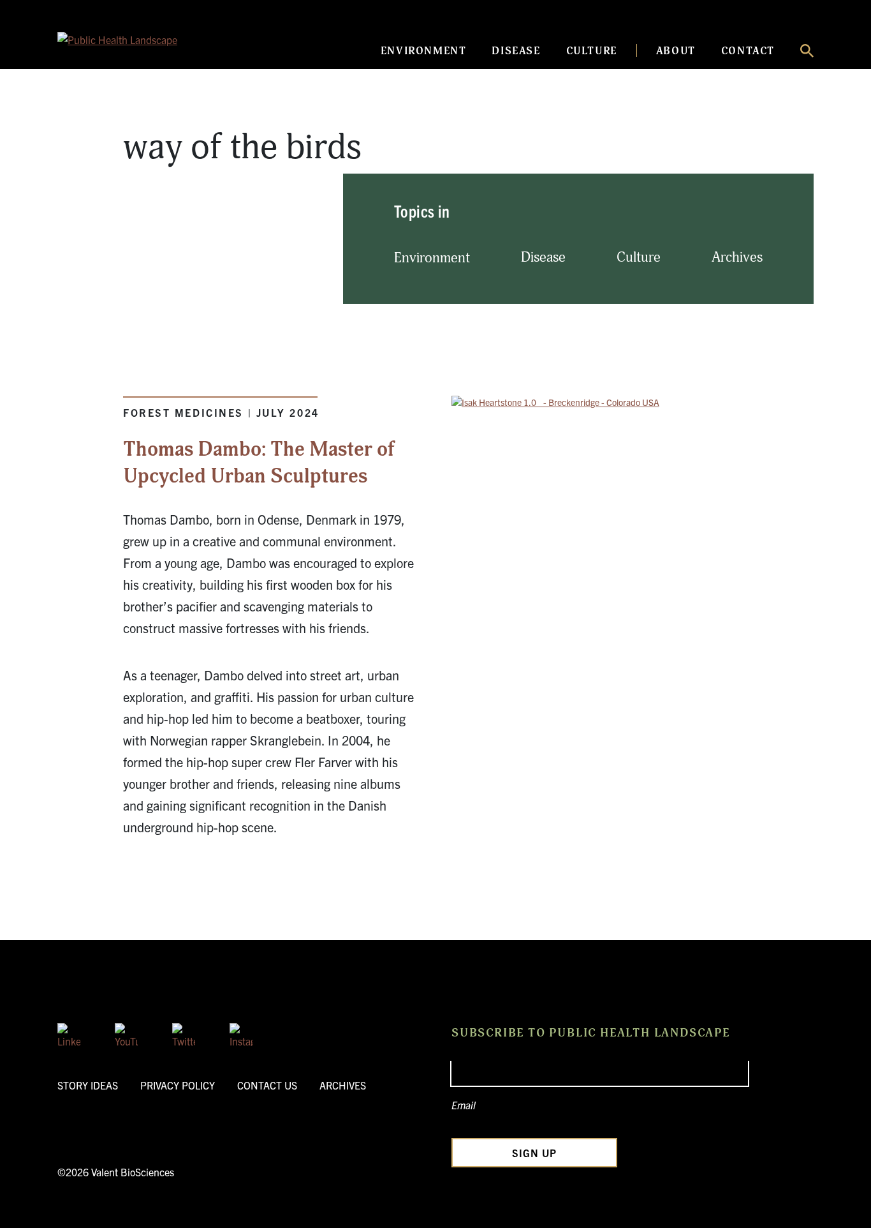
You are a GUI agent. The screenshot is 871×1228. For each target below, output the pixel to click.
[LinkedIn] (68, 1034)
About (676, 51)
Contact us (267, 1085)
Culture (591, 51)
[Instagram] (241, 1034)
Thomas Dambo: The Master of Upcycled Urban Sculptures (259, 463)
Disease (516, 51)
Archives (737, 257)
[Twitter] (183, 1034)
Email (463, 1104)
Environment (424, 51)
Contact (748, 51)
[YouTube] (126, 1034)
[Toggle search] (807, 50)
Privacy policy (177, 1085)
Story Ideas (87, 1085)
